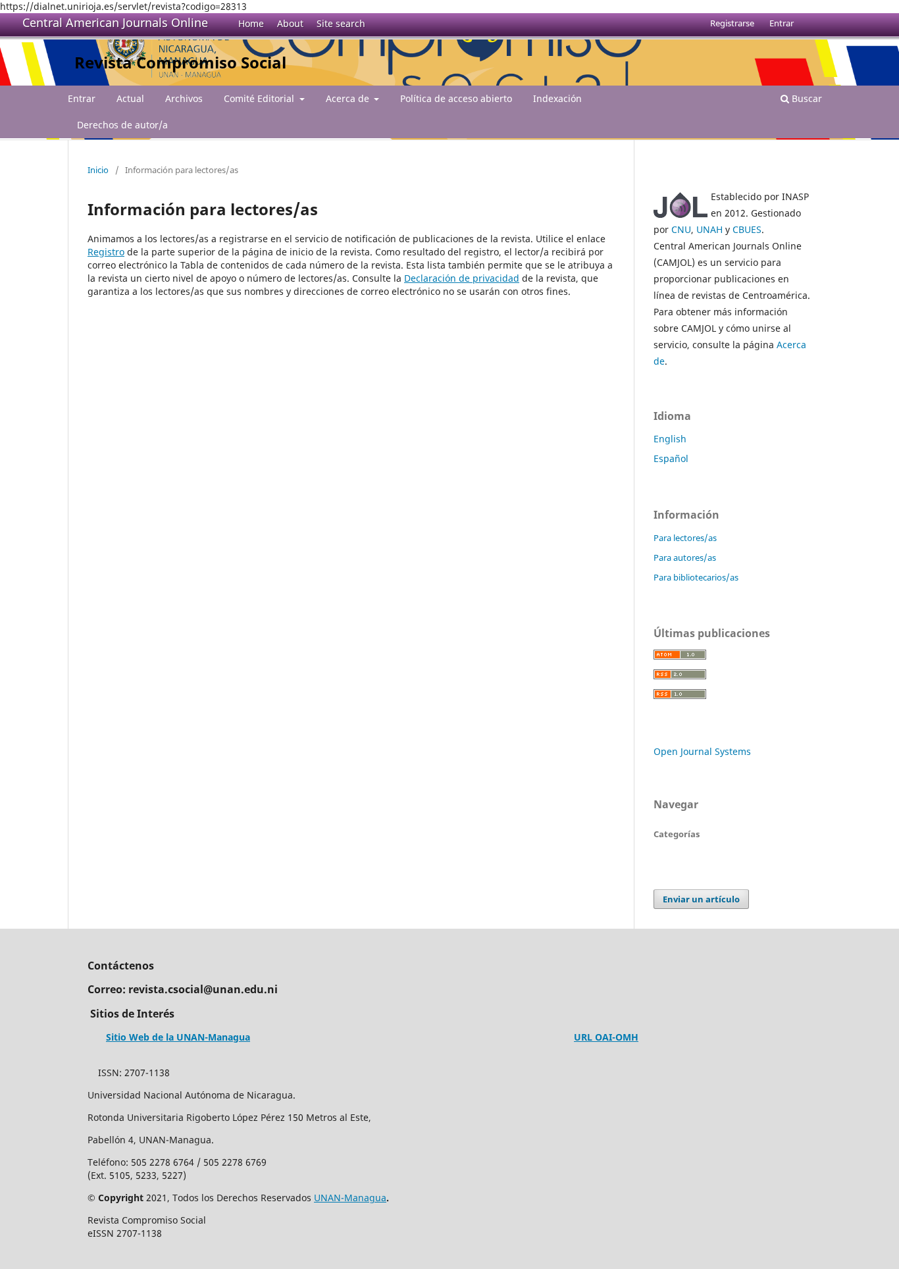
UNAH (709, 229)
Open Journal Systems (702, 751)
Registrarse (732, 23)
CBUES (746, 229)
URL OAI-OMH (606, 1037)
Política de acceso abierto (456, 98)
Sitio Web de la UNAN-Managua (178, 1037)
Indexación (557, 98)
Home (251, 23)
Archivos (184, 98)
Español (671, 458)
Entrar (81, 98)
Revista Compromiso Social (180, 62)
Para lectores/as (685, 538)
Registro (106, 252)
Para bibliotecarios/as (696, 577)
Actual (130, 98)
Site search (341, 23)
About (290, 23)
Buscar (805, 98)
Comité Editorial (260, 98)
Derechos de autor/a (122, 124)
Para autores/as (685, 557)
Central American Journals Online (115, 22)
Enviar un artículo (701, 899)
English (670, 438)
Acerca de (349, 98)
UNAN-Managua (350, 1197)
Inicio (98, 170)
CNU (681, 229)
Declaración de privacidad (461, 278)
